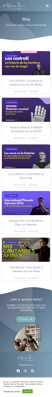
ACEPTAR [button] (27, 391)
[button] (47, 5)
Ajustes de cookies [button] (12, 391)
